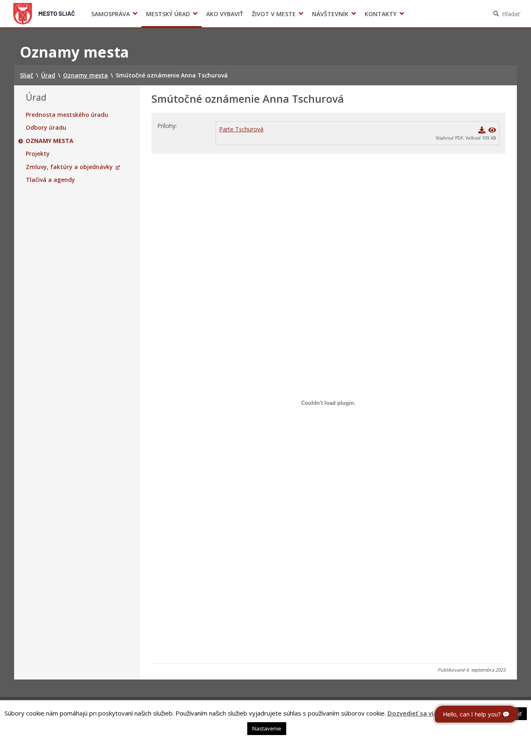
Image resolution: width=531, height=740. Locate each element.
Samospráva (110, 14)
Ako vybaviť (224, 14)
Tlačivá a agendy (50, 180)
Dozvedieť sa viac (414, 713)
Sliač (44, 13)
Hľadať (511, 14)
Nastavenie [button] (266, 728)
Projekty (38, 153)
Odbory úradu (46, 127)
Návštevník (330, 14)
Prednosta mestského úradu (67, 114)
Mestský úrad (168, 14)
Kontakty (381, 14)
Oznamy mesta (49, 141)
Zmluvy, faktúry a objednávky (69, 167)
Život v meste (274, 14)
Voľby (390, 14)
